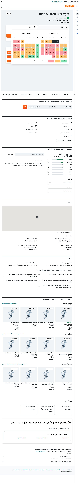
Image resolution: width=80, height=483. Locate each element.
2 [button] (18, 41)
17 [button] (50, 49)
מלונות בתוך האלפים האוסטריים (27, 469)
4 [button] (46, 41)
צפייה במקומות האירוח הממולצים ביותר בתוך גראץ (15, 364)
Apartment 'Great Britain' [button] (65, 324)
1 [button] (57, 41)
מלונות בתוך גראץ (22, 438)
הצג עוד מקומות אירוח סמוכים (9, 303)
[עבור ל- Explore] (77, 21)
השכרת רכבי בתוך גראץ (42, 438)
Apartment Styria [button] (14, 322)
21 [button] (61, 53)
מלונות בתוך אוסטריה (49, 469)
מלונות (63, 469)
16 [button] (53, 49)
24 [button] (50, 53)
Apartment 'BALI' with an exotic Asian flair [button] (46, 323)
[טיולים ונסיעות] (77, 29)
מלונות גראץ (16, 469)
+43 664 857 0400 (64, 22)
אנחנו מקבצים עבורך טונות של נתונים (61, 459)
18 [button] (46, 49)
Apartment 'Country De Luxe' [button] (29, 322)
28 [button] (61, 56)
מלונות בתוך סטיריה (39, 469)
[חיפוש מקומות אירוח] (77, 13)
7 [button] (61, 45)
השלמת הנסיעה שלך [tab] (65, 428)
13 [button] (65, 49)
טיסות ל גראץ (66, 438)
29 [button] (57, 56)
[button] (1, 1)
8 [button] (57, 45)
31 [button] (15, 56)
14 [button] (61, 49)
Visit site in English (57, 1)
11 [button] (46, 45)
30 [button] (54, 56)
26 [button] (42, 53)
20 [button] (65, 53)
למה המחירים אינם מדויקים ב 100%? (61, 462)
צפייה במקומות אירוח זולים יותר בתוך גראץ (13, 334)
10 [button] (50, 45)
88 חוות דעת (57, 18)
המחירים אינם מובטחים (40, 451)
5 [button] (42, 41)
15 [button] (57, 49)
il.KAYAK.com (69, 469)
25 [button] (46, 53)
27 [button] (65, 56)
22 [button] (57, 53)
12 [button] (42, 45)
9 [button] (18, 45)
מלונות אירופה (57, 469)
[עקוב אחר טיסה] (77, 25)
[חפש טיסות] (77, 10)
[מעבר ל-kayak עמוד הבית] (69, 6)
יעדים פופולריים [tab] (53, 428)
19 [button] (42, 49)
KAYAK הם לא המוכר (65, 456)
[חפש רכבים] (77, 17)
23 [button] (54, 53)
